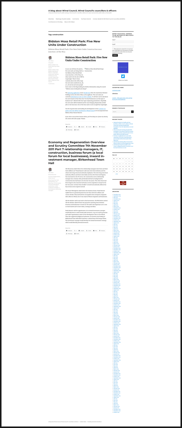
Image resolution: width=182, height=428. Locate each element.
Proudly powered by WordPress (95, 421)
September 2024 (117, 196)
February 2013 (116, 370)
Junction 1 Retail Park (53, 77)
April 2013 (115, 367)
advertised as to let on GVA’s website (81, 96)
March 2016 (116, 315)
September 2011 (117, 396)
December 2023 (117, 199)
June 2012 (115, 382)
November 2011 (116, 393)
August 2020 (116, 236)
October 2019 (116, 251)
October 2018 (116, 269)
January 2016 (116, 318)
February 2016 (116, 316)
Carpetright (55, 72)
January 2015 (116, 336)
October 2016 (116, 305)
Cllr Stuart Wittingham (53, 184)
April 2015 (115, 331)
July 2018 (115, 273)
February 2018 (116, 281)
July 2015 (115, 327)
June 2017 (115, 293)
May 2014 (115, 348)
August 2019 (116, 254)
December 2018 (116, 266)
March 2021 (116, 230)
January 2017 (116, 300)
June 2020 (115, 239)
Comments (75, 19)
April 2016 (115, 313)
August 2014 (116, 343)
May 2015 (115, 330)
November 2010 (117, 410)
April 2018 (115, 278)
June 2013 (115, 364)
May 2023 (115, 203)
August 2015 (116, 325)
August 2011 (116, 397)
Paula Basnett (51, 189)
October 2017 (116, 287)
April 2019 (115, 260)
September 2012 (117, 378)
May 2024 (115, 197)
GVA (56, 75)
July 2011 (115, 399)
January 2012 (116, 390)
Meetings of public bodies (63, 19)
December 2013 (116, 355)
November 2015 (117, 321)
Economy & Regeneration (54, 176)
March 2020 (116, 243)
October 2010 (116, 412)
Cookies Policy (83, 421)
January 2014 (116, 354)
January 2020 (116, 246)
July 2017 (115, 291)
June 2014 (115, 346)
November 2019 (117, 249)
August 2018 (116, 272)
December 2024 (117, 194)
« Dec (116, 174)
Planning (54, 66)
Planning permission (53, 78)
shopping (53, 80)
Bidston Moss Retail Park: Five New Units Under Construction (74, 43)
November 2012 (117, 375)
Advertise (51, 19)
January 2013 (116, 372)
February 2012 (116, 388)
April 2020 (115, 242)
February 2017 (116, 299)
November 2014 (117, 339)
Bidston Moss (55, 69)
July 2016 (115, 309)
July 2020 (115, 237)
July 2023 (115, 202)
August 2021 (116, 222)
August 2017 (116, 290)
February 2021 (116, 231)
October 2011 (116, 394)
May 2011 (115, 401)
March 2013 (116, 369)
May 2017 (115, 294)
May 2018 (115, 276)
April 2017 (115, 296)
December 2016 (117, 302)
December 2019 (117, 248)
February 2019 (116, 263)
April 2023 (115, 205)
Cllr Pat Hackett (57, 183)
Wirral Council (51, 178)
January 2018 (116, 282)
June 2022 (115, 211)
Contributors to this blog (55, 22)
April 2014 (115, 349)
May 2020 (115, 240)
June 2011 (115, 400)
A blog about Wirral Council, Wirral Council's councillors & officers (82, 10)
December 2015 (116, 319)
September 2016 (117, 306)
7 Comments (51, 83)
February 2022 (116, 214)
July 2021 (115, 224)
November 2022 (117, 208)
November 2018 (117, 267)
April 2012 (115, 385)
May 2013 (115, 366)
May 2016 (115, 312)
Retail (49, 80)
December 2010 (116, 409)
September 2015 (117, 324)
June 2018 (115, 275)
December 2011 (116, 391)
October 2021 (116, 219)
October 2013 (116, 358)
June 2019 (115, 257)
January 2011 (116, 407)
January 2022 (116, 215)
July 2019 (115, 255)
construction (51, 74)
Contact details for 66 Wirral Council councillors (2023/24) (109, 19)
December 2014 (116, 337)
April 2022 (115, 212)
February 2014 (116, 352)
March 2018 (116, 279)
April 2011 (115, 403)
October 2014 (116, 340)
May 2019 (115, 258)
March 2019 (116, 261)
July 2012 (115, 381)
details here (87, 92)
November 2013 (116, 357)
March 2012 (116, 387)
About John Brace (69, 22)
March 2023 (116, 206)
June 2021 (115, 225)
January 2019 (116, 264)
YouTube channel (86, 19)
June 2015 (115, 328)
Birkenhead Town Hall (53, 180)
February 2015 (116, 334)
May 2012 (115, 384)
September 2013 (117, 360)
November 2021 (117, 218)
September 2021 (117, 221)
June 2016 (115, 310)
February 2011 (116, 406)
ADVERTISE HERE (116, 90)
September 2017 (117, 288)
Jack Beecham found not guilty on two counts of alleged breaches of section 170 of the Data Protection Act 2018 (123, 146)
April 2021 (115, 228)
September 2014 (117, 342)
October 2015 (116, 322)
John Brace (51, 60)
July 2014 (115, 345)
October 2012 (116, 376)
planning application (74, 92)
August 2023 (116, 200)
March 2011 (116, 404)
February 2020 (116, 245)
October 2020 (116, 234)
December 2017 (116, 284)
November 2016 (117, 303)
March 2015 (116, 333)
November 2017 (117, 285)
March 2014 (116, 351)
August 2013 (116, 361)
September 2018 (117, 270)
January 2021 (116, 233)
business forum (51, 181)
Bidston (50, 64)
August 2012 (116, 379)
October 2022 (116, 209)
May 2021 (115, 227)
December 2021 (116, 217)
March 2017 (116, 297)
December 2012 (116, 373)
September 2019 (117, 252)
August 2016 (116, 308)
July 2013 (115, 363)
